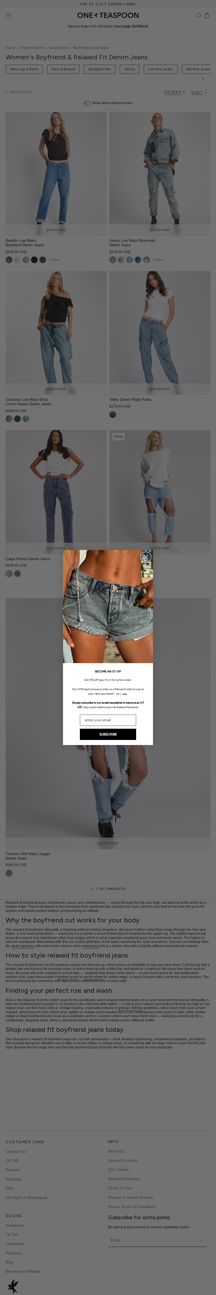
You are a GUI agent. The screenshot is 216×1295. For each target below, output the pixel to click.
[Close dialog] (146, 557)
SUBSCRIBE (108, 734)
